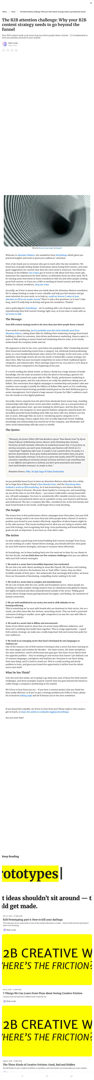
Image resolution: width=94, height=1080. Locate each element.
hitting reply (26, 695)
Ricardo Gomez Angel (46, 248)
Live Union (34, 273)
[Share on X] (8, 50)
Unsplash (59, 248)
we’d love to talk (13, 314)
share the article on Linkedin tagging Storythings (45, 712)
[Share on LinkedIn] (16, 50)
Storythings (61, 255)
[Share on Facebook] (3, 50)
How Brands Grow (47, 484)
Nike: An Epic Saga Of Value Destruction (45, 471)
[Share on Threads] (12, 50)
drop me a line (42, 284)
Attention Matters (26, 255)
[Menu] (91, 3)
